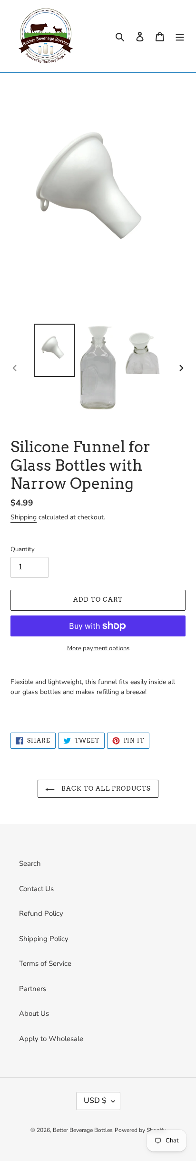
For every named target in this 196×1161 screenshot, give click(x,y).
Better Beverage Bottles (83, 1130)
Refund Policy (41, 913)
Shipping (23, 517)
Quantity (22, 549)
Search (30, 863)
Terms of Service (45, 963)
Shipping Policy (44, 938)
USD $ (95, 1100)
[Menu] (180, 36)
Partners (32, 988)
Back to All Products (105, 788)
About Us (34, 1013)
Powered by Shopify (140, 1130)
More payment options (98, 648)
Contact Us (36, 888)
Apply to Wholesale (51, 1038)
